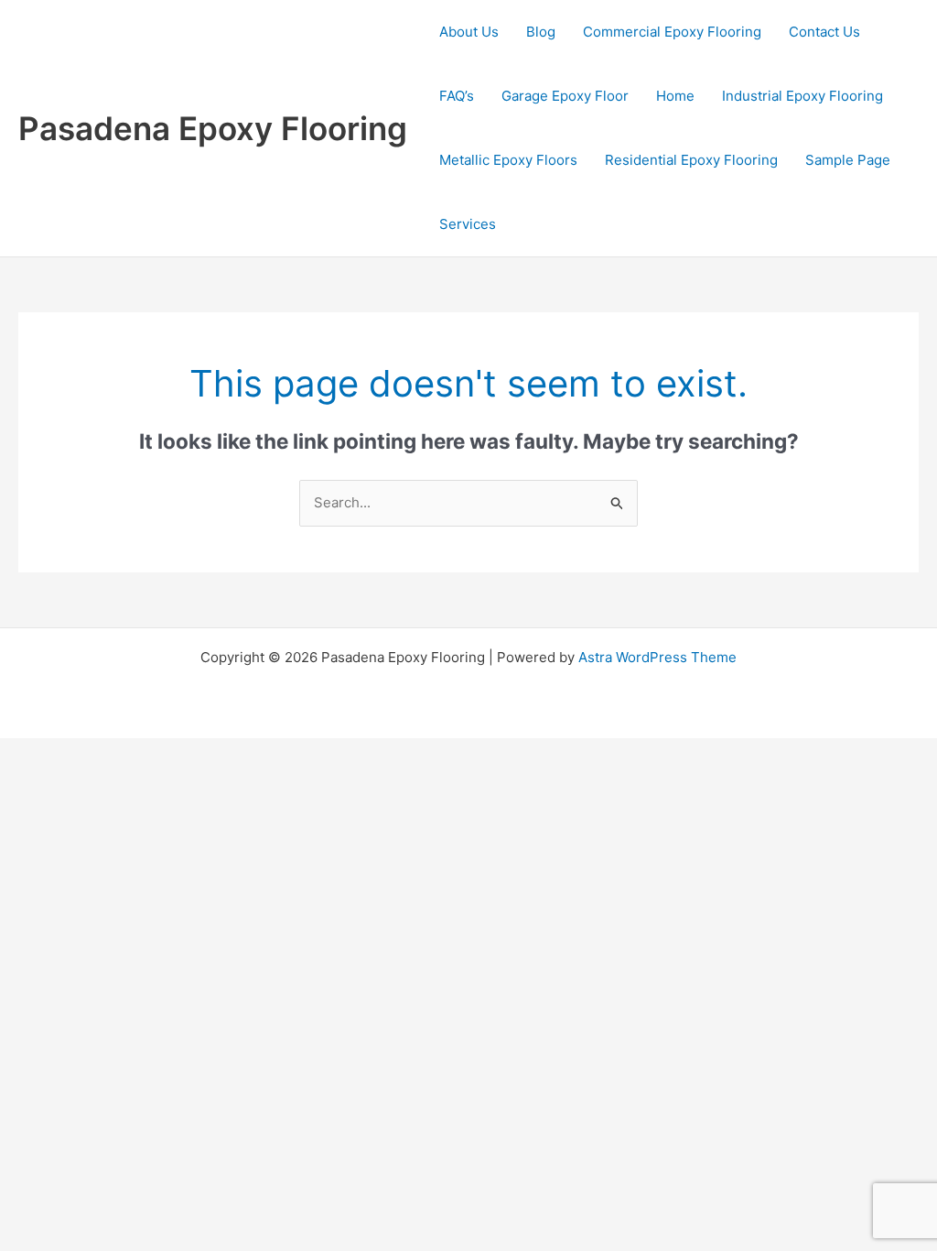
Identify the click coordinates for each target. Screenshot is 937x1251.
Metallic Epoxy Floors (508, 160)
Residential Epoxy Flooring (691, 160)
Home (675, 95)
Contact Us (824, 31)
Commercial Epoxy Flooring (672, 31)
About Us (469, 31)
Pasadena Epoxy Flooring (212, 128)
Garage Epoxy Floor (565, 95)
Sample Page (847, 160)
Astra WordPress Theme (657, 657)
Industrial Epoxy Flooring (802, 95)
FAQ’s (456, 95)
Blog (540, 31)
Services (467, 224)
